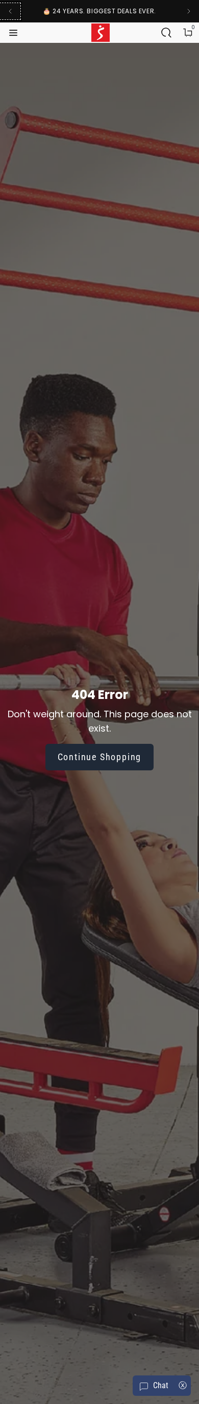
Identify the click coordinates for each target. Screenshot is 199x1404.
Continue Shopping (100, 756)
